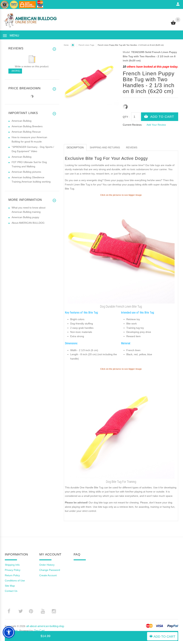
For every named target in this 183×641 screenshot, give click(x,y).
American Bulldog (21, 120)
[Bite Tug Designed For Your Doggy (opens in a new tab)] (121, 424)
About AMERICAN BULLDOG (28, 222)
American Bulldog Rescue (26, 131)
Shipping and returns (105, 147)
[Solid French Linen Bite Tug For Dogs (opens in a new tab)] (121, 250)
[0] (173, 24)
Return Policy (12, 575)
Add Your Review (156, 124)
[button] (9, 632)
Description (75, 147)
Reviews (131, 147)
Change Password (49, 570)
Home (66, 45)
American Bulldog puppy (25, 217)
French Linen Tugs (86, 45)
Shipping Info (12, 564)
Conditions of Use (15, 580)
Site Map (10, 585)
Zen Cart (39, 630)
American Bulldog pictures (26, 171)
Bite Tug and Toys (72, 45)
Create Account (48, 575)
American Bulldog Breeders (27, 126)
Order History (47, 564)
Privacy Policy (12, 570)
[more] (15, 71)
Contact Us (11, 590)
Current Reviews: (132, 124)
